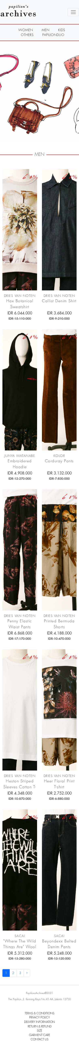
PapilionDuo (53, 35)
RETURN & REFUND (39, 1026)
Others (27, 35)
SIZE (39, 1030)
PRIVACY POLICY (39, 1017)
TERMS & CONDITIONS (39, 1013)
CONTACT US (39, 1039)
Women (25, 30)
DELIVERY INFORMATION (39, 1022)
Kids (61, 30)
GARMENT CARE (39, 1035)
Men (45, 30)
